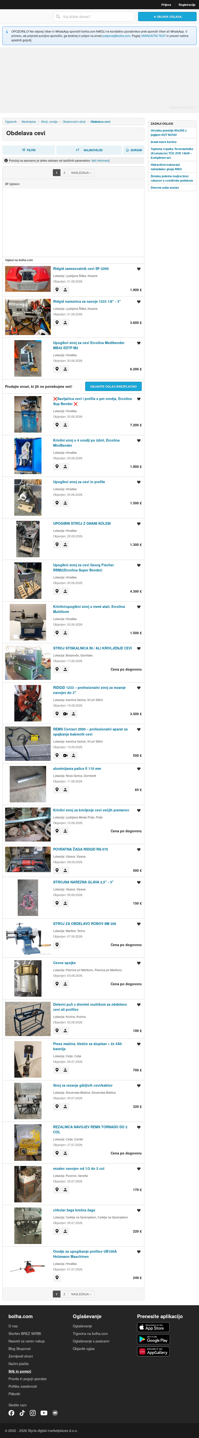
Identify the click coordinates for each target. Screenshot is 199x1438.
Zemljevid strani (20, 1356)
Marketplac (29, 121)
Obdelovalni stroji (74, 121)
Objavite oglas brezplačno (113, 386)
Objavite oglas (84, 1348)
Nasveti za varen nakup (26, 1341)
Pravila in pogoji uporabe (27, 1378)
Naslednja (81, 172)
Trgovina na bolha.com (90, 1333)
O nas (13, 1325)
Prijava (166, 4)
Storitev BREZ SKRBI (24, 1333)
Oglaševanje (82, 1325)
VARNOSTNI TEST (153, 36)
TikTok (22, 1413)
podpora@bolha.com (116, 36)
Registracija (187, 4)
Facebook (11, 1413)
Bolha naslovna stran (25, 16)
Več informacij (100, 160)
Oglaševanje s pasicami (91, 1341)
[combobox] (93, 16)
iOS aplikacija (153, 1327)
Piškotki (14, 1393)
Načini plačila (18, 1363)
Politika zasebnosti (22, 1386)
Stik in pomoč (19, 1371)
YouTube (44, 1413)
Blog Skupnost (19, 1348)
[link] (57, 290)
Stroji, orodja (49, 121)
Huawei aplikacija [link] (153, 1351)
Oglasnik (11, 121)
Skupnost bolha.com (55, 1413)
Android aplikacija (153, 1339)
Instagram (33, 1413)
